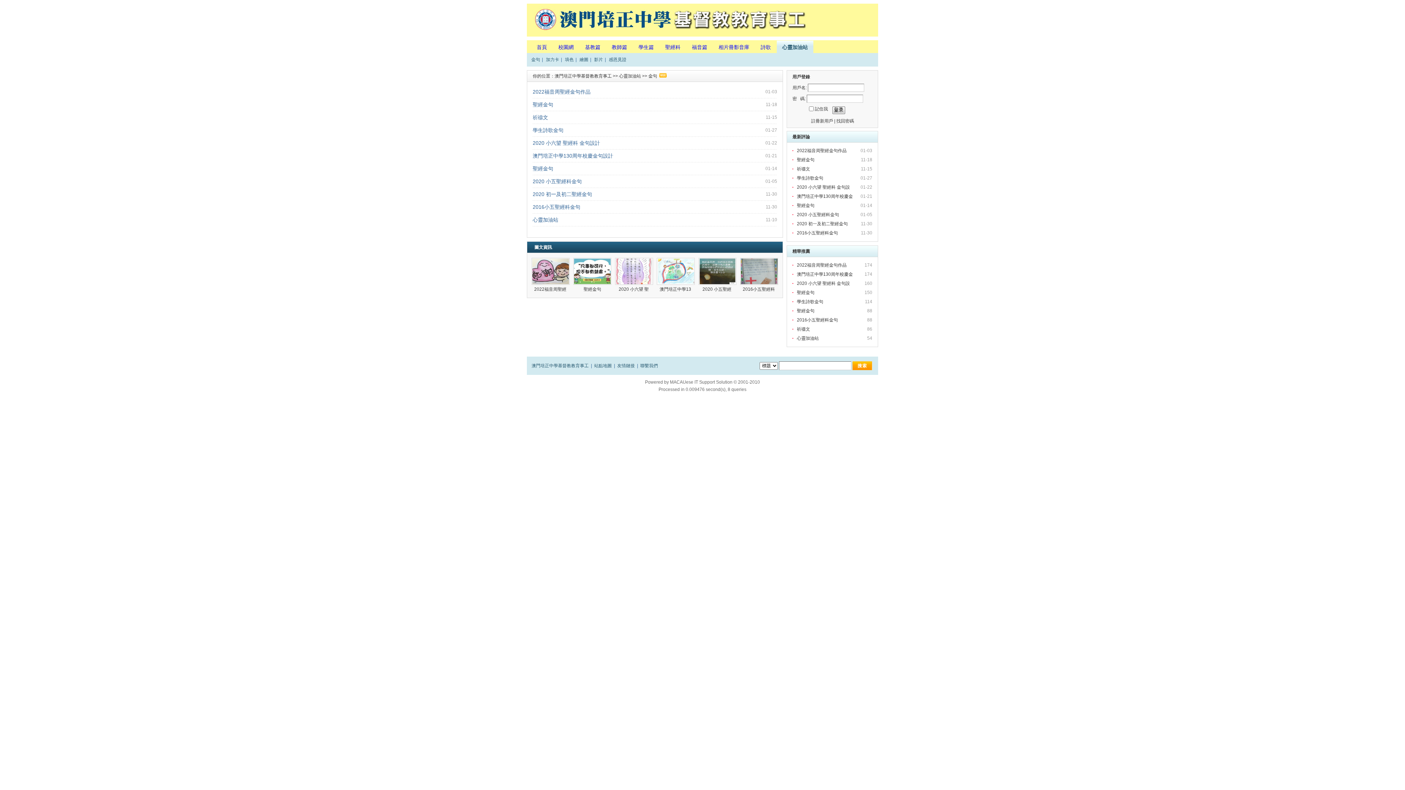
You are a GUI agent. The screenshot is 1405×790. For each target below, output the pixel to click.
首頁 (542, 47)
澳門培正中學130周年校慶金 (825, 196)
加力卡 (552, 59)
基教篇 (592, 47)
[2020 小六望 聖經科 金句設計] (634, 271)
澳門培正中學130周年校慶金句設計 (573, 156)
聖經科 (673, 47)
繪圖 (584, 59)
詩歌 (766, 47)
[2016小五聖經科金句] (759, 271)
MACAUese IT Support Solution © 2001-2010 (715, 382)
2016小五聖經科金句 (556, 207)
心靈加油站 (795, 47)
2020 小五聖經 (717, 289)
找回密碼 (845, 121)
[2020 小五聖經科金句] (717, 271)
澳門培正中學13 (676, 289)
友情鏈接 (626, 365)
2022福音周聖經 (550, 289)
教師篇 (619, 47)
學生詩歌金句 (548, 130)
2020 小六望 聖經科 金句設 (824, 187)
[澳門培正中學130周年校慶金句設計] (676, 271)
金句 (535, 59)
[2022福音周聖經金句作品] (551, 271)
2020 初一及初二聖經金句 (562, 194)
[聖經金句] (592, 271)
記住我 (821, 109)
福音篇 (699, 47)
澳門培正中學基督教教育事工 (583, 76)
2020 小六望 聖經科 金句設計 (566, 143)
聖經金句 (543, 105)
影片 (598, 59)
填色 (569, 59)
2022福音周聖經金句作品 (562, 92)
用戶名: (800, 87)
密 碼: (799, 98)
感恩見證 (617, 59)
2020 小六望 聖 (634, 289)
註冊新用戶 (822, 121)
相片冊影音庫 (734, 47)
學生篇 (646, 47)
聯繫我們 (649, 365)
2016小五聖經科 (759, 289)
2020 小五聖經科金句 (557, 181)
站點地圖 (603, 365)
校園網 (566, 47)
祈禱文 (540, 117)
